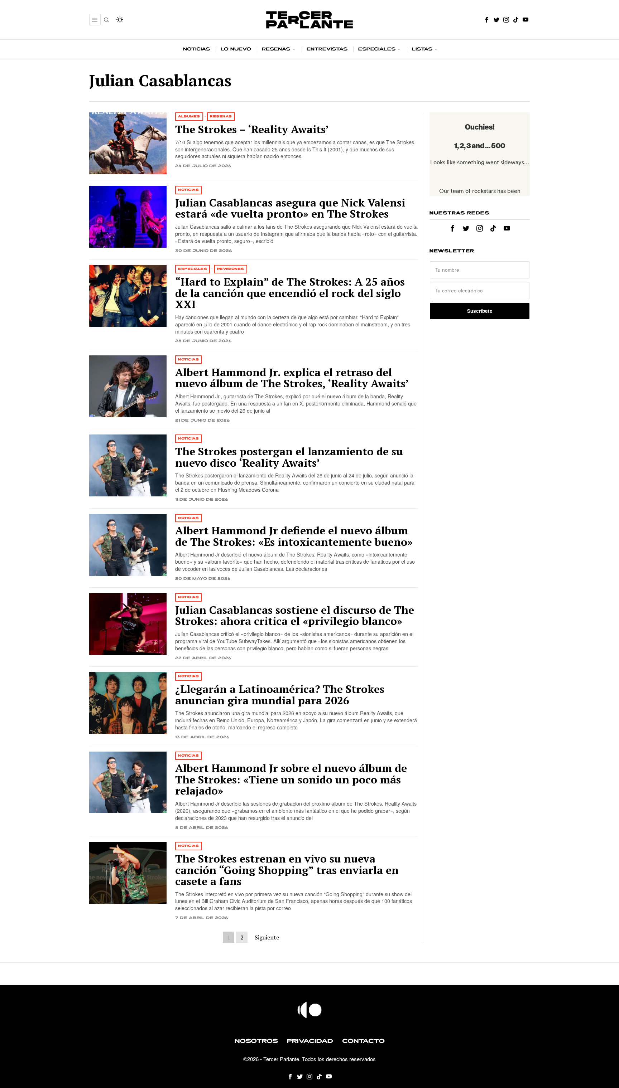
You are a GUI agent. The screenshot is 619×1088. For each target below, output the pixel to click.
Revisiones (230, 269)
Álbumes (189, 116)
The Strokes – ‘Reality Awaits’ (252, 129)
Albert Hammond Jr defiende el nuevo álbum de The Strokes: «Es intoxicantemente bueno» (294, 536)
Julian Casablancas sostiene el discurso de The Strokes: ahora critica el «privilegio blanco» (294, 615)
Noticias (188, 189)
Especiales (192, 269)
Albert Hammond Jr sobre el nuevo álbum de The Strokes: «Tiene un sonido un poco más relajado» (291, 780)
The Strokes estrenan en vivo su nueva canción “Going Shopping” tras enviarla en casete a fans (287, 870)
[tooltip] (487, 19)
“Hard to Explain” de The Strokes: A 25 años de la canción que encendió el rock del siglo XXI (290, 293)
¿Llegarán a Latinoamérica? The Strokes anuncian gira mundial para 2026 (279, 695)
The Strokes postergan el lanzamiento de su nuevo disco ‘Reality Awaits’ (289, 457)
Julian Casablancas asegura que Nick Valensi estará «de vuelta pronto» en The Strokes (290, 208)
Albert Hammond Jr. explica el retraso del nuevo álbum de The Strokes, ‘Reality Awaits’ (292, 378)
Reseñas (221, 116)
